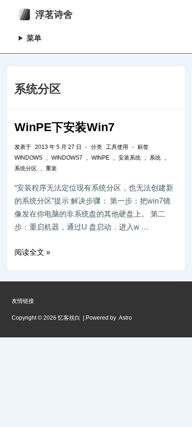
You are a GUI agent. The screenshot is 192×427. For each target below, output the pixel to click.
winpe (100, 157)
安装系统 (129, 157)
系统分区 (25, 168)
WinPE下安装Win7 (64, 126)
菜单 (34, 38)
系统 (155, 157)
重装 (51, 168)
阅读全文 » (32, 252)
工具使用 (117, 147)
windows (28, 157)
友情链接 (23, 301)
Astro (125, 318)
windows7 (66, 157)
